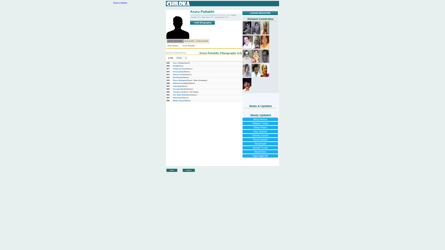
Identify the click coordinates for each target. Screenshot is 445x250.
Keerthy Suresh (260, 135)
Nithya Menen (260, 119)
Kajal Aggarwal (260, 156)
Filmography (202, 41)
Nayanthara (260, 151)
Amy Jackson (260, 131)
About (172, 170)
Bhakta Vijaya (205, 17)
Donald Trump (260, 147)
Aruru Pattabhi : (175, 41)
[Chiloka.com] (178, 3)
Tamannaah (260, 143)
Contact (188, 170)
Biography (189, 41)
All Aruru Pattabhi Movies (176, 53)
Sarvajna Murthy (219, 17)
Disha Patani (260, 127)
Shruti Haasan (260, 139)
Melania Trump (260, 123)
